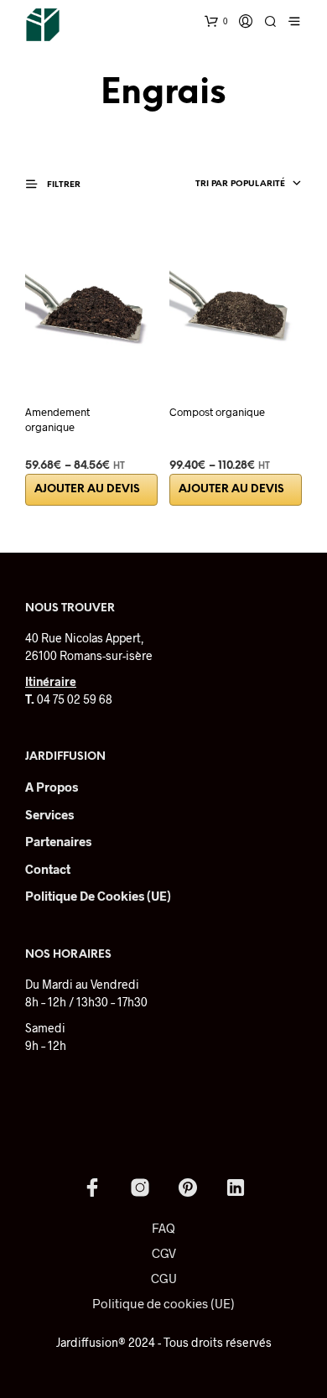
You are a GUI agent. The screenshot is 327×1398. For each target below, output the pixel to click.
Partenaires (58, 841)
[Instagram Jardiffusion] (140, 1187)
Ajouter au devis (87, 489)
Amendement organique (57, 419)
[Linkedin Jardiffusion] (236, 1187)
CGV (164, 1252)
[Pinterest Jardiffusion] (188, 1187)
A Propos (51, 786)
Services (49, 814)
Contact (47, 868)
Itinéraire (50, 681)
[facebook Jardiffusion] (92, 1187)
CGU (164, 1278)
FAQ (163, 1227)
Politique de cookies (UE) (98, 895)
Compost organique (217, 411)
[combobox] (220, 184)
